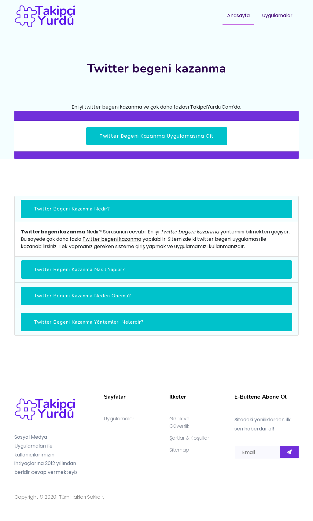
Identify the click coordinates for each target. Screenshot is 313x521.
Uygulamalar (277, 15)
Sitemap (179, 449)
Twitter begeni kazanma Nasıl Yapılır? (79, 269)
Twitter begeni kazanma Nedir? (72, 209)
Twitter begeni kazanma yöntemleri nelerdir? (89, 322)
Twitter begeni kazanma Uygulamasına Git (157, 136)
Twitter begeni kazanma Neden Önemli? (82, 295)
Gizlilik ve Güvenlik (179, 422)
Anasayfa (238, 15)
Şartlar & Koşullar (189, 437)
